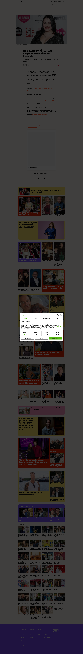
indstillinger (59, 326)
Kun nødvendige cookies (28, 338)
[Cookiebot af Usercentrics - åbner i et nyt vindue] (58, 315)
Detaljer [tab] (36, 318)
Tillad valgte (41, 338)
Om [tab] (57, 318)
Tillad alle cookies (55, 338)
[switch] (36, 334)
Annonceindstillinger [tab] (46, 318)
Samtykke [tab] (25, 318)
